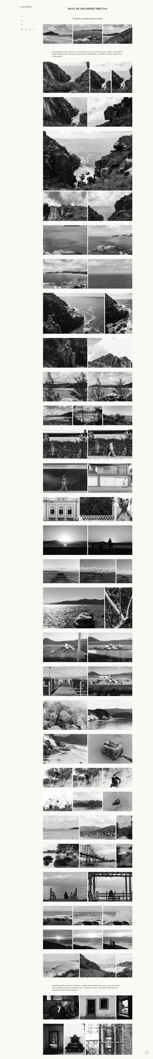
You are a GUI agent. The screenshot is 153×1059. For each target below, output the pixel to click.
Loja (22, 16)
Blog (22, 20)
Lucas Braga (26, 6)
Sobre (22, 24)
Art (21, 12)
